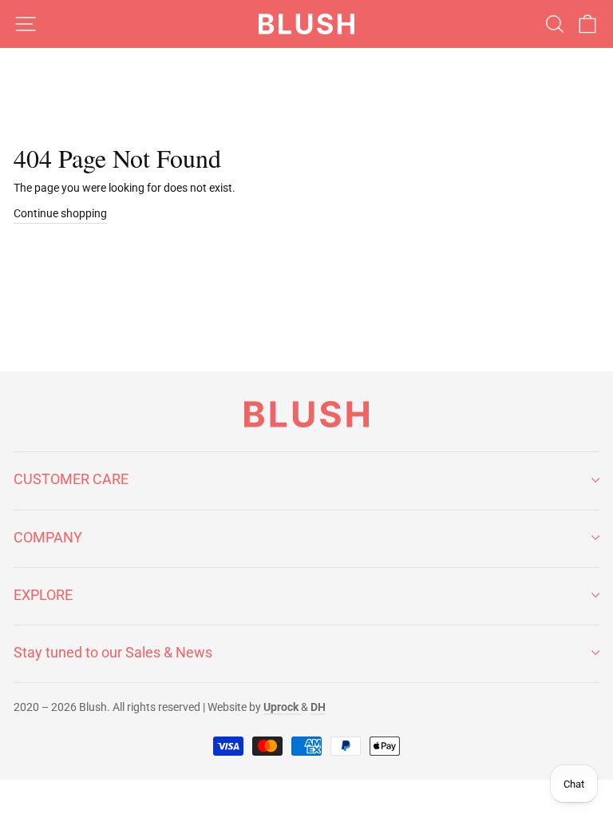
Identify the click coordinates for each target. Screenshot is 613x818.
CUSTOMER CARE (71, 479)
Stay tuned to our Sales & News (113, 652)
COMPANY (48, 537)
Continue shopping (60, 213)
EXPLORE (43, 594)
